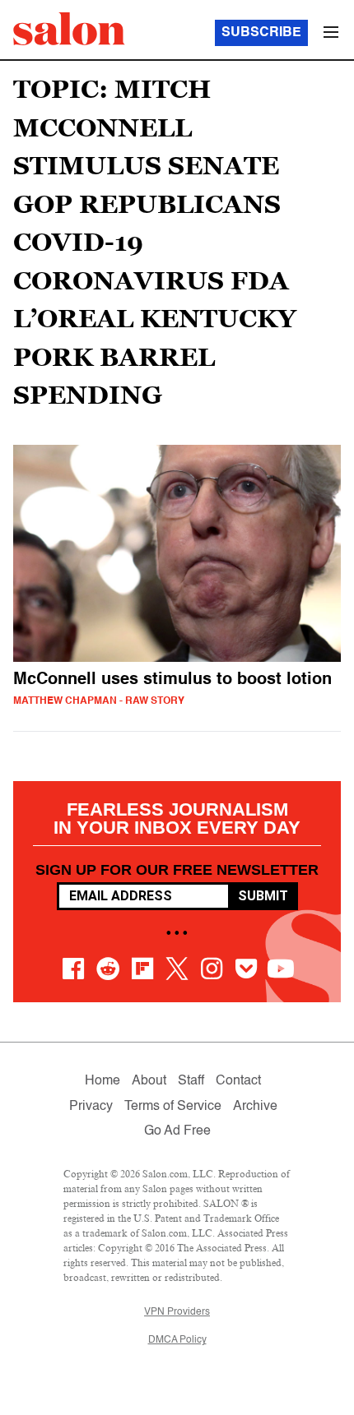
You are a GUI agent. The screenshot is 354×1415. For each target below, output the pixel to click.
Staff (191, 1081)
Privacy (91, 1106)
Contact (238, 1081)
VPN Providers (177, 1312)
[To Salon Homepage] (69, 28)
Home (102, 1081)
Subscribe (261, 32)
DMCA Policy (177, 1340)
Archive (255, 1106)
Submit (263, 896)
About (149, 1081)
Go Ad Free (177, 1131)
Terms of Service (172, 1106)
